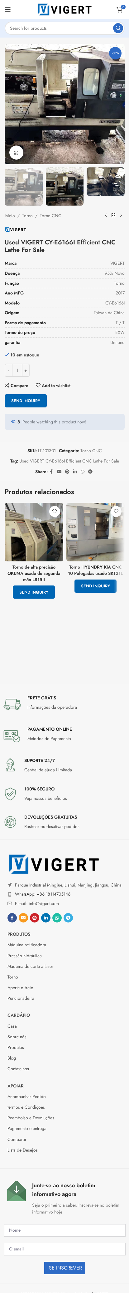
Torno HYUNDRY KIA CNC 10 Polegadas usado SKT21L (95, 570)
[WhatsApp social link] (82, 472)
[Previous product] (106, 215)
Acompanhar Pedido (26, 1096)
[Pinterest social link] (67, 472)
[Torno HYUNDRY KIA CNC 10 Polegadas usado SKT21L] (95, 532)
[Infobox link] (64, 704)
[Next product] (121, 215)
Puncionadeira (20, 998)
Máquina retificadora (26, 945)
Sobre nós (16, 1037)
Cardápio (18, 1015)
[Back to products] (113, 215)
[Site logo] (65, 9)
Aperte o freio (20, 987)
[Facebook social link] (51, 472)
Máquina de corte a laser (30, 966)
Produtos (18, 934)
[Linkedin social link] (75, 472)
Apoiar (15, 1086)
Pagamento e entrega (26, 1128)
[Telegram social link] (90, 472)
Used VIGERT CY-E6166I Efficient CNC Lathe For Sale (69, 461)
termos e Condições (26, 1107)
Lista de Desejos (22, 1150)
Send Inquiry (25, 401)
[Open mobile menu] (8, 9)
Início (10, 215)
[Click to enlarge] (16, 153)
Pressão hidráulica (24, 956)
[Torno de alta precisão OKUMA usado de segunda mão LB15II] (34, 532)
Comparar (16, 1139)
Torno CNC (50, 215)
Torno (27, 215)
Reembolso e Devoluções (30, 1118)
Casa (12, 1026)
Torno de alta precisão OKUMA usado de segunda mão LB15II (33, 573)
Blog (11, 1058)
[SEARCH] (118, 28)
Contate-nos (18, 1069)
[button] (11, 104)
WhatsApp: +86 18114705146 (42, 894)
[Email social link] (59, 472)
